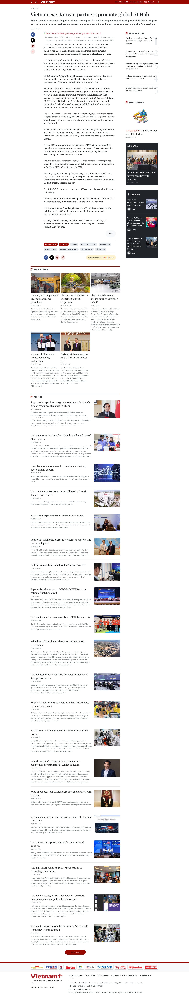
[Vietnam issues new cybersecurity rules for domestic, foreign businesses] (107, 681)
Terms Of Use (90, 975)
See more (39, 397)
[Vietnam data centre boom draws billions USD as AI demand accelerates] (107, 498)
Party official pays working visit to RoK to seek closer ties (74, 357)
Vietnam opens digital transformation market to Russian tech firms (61, 818)
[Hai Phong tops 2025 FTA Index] (142, 117)
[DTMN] (135, 967)
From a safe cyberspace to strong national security (135, 202)
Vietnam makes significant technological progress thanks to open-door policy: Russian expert (57, 897)
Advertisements (145, 975)
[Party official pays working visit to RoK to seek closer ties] (75, 341)
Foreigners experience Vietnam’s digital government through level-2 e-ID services (141, 40)
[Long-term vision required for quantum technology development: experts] (107, 473)
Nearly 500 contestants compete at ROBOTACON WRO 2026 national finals (60, 704)
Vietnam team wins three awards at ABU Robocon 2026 (60, 617)
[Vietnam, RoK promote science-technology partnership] (45, 341)
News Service (132, 975)
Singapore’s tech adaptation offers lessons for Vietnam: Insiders (60, 732)
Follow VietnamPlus (95, 257)
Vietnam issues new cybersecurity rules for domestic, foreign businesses (59, 676)
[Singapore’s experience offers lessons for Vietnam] (107, 522)
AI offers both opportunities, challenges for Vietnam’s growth (141, 89)
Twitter (33, 40)
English (125, 2)
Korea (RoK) (88, 249)
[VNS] (105, 967)
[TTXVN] (51, 967)
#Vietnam (63, 244)
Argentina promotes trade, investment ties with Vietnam (141, 176)
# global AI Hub (50, 244)
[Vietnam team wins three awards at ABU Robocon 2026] (107, 624)
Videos (134, 146)
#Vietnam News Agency (68, 249)
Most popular (136, 33)
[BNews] (80, 967)
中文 (145, 2)
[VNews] (61, 967)
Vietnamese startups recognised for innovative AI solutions (57, 844)
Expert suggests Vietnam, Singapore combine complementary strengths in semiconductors (55, 762)
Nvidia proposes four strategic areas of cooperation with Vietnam (61, 793)
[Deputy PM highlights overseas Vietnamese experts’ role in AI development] (107, 546)
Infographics (136, 102)
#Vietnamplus (105, 244)
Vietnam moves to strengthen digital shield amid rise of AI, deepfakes (60, 437)
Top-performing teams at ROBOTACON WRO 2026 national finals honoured (58, 591)
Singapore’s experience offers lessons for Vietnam (57, 515)
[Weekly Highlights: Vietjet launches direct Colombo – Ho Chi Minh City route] (151, 222)
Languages (115, 975)
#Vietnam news (50, 249)
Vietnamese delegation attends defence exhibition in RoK (104, 299)
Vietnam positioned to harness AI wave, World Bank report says (141, 77)
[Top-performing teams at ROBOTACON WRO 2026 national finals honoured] (107, 596)
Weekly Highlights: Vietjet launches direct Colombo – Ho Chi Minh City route (135, 222)
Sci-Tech (34, 8)
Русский (151, 2)
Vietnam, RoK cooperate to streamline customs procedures (44, 299)
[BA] (151, 967)
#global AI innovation (88, 244)
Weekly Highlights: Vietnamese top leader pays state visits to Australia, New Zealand (134, 243)
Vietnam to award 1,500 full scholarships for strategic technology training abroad (59, 927)
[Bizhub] (90, 967)
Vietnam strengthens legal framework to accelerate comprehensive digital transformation (142, 66)
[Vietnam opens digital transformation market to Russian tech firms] (107, 824)
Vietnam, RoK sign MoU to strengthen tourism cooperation (74, 299)
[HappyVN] (37, 967)
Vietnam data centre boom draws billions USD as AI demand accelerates (58, 493)
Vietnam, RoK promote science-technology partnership (42, 357)
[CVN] (120, 967)
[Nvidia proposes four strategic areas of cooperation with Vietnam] (107, 798)
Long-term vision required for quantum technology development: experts (58, 467)
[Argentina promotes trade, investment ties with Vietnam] (142, 160)
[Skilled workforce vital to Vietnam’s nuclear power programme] (107, 648)
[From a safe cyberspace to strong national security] (151, 204)
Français (133, 2)
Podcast (135, 194)
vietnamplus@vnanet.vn (82, 989)
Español (139, 2)
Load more (75, 952)
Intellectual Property (76, 975)
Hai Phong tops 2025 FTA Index (141, 132)
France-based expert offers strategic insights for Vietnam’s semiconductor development (140, 54)
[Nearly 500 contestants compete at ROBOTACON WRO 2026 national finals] (107, 709)
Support (105, 975)
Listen (134, 209)
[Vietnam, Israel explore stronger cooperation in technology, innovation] (107, 874)
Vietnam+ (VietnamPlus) (48, 1)
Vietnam (102, 249)
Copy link (33, 51)
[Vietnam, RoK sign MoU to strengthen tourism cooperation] (75, 283)
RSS (98, 975)
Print (33, 46)
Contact (71, 978)
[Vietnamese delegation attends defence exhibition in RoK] (105, 283)
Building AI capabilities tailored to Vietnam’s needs (58, 564)
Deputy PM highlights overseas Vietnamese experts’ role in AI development (61, 541)
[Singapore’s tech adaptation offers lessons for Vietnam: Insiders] (107, 737)
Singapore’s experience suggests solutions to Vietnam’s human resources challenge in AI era (60, 404)
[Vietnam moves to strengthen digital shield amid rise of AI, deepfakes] (107, 442)
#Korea (74, 244)
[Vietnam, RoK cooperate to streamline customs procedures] (45, 283)
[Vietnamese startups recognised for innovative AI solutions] (107, 849)
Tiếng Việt (118, 2)
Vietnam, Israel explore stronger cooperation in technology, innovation (56, 869)
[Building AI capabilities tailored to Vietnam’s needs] (107, 572)
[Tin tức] (70, 967)
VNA (123, 975)
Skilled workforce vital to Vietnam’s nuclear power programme (58, 643)
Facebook (33, 34)
